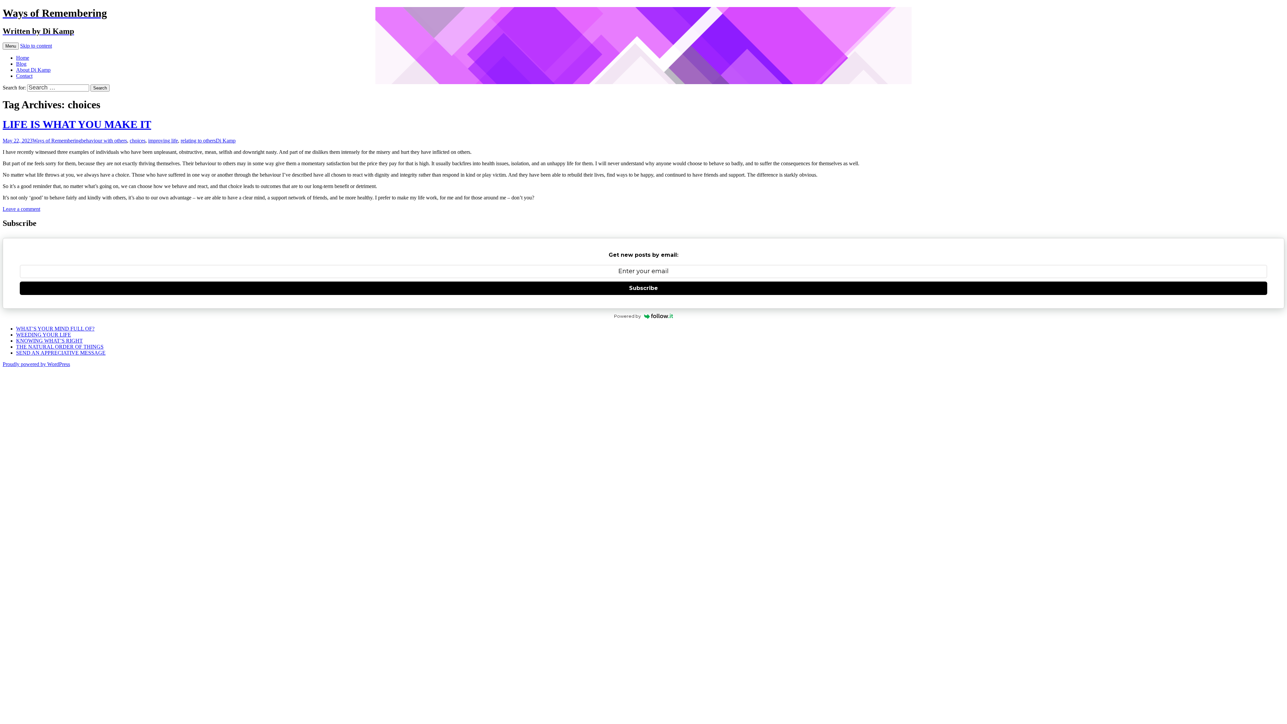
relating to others (198, 140)
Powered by (627, 316)
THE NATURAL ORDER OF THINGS (60, 347)
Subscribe (643, 288)
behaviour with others (104, 140)
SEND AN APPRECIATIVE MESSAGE (61, 353)
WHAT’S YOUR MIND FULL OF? (55, 328)
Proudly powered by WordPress (36, 364)
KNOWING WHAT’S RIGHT (49, 341)
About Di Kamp (33, 70)
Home (22, 58)
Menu (10, 46)
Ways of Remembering (57, 140)
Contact (24, 76)
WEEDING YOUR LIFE (43, 335)
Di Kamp (226, 140)
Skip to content (36, 46)
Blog (21, 64)
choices (137, 140)
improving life (163, 140)
